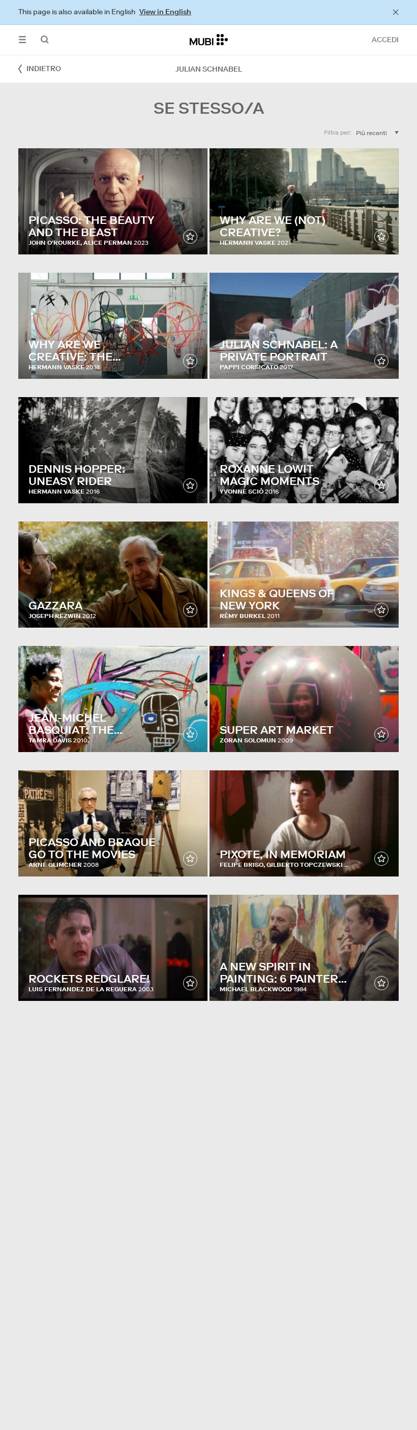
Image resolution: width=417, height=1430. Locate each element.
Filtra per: (337, 132)
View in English (165, 11)
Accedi (385, 39)
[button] (22, 40)
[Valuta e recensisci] (190, 237)
